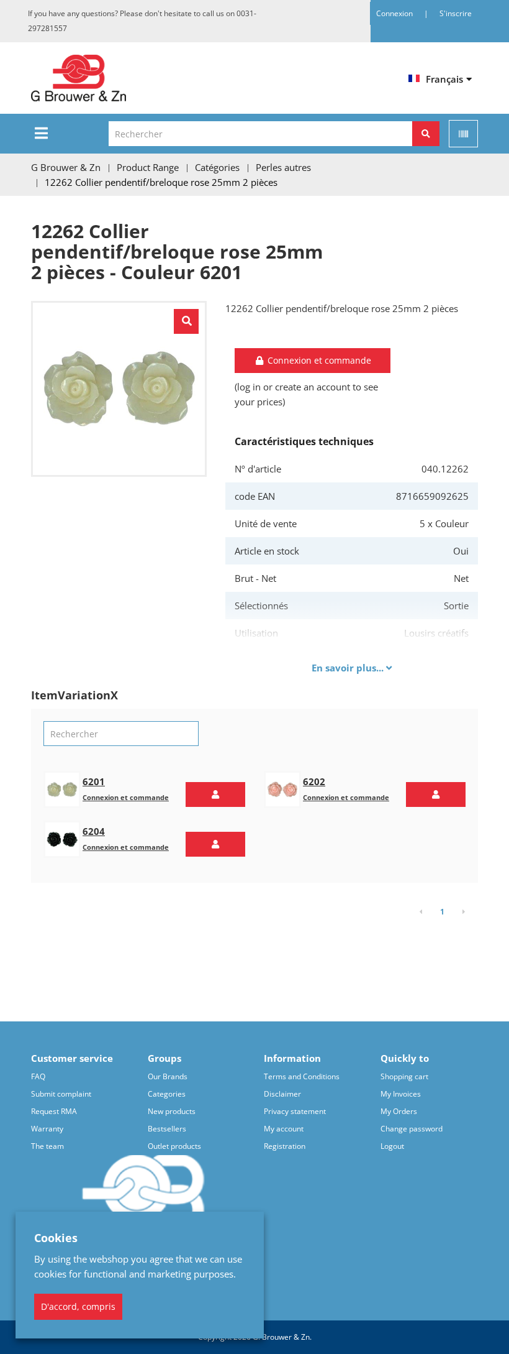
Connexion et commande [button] (318, 360)
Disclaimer (282, 1094)
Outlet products (174, 1146)
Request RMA (54, 1111)
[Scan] (463, 133)
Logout (392, 1146)
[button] (215, 794)
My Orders (399, 1111)
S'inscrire (455, 13)
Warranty (47, 1128)
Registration (284, 1146)
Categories (167, 1094)
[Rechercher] (425, 133)
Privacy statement (295, 1111)
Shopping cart (404, 1076)
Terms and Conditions (302, 1076)
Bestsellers (167, 1128)
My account (284, 1128)
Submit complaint (61, 1094)
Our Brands (167, 1076)
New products (172, 1111)
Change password (412, 1128)
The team (47, 1146)
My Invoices (401, 1094)
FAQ (38, 1076)
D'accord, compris (78, 1306)
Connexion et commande (126, 797)
